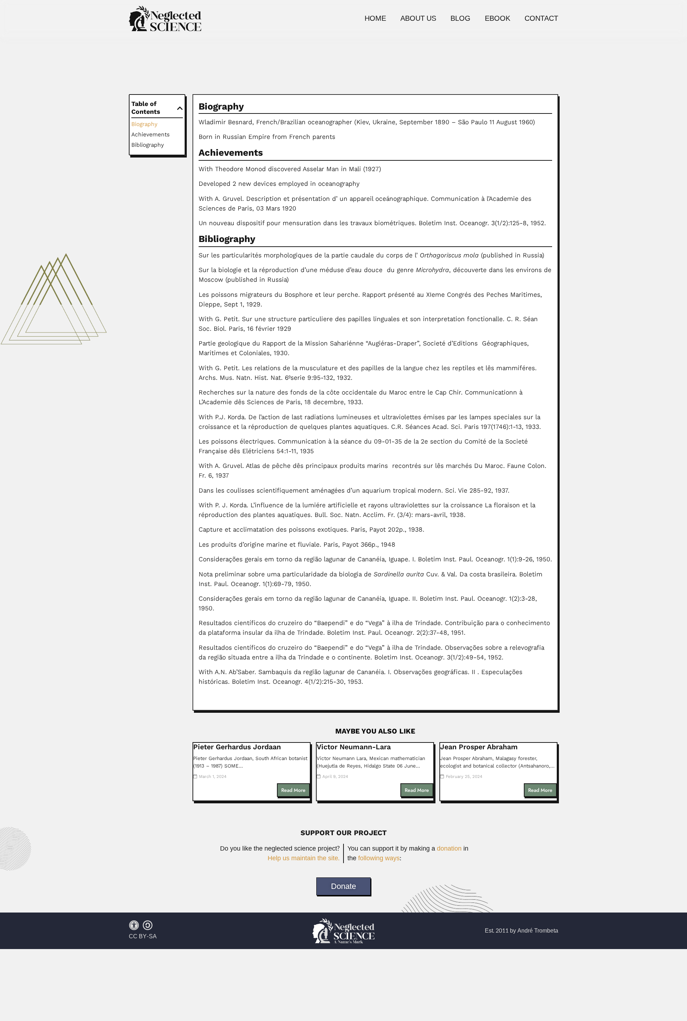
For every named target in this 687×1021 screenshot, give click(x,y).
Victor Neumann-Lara (354, 747)
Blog (460, 18)
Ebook (497, 18)
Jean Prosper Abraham (479, 747)
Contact (541, 18)
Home (375, 18)
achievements (150, 134)
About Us (418, 18)
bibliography (147, 144)
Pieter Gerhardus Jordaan (237, 747)
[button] (180, 108)
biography (144, 124)
